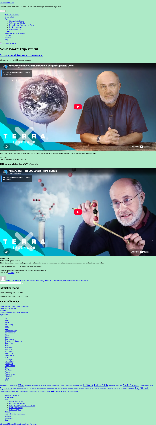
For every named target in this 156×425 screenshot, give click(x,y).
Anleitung (11, 273)
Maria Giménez (131, 385)
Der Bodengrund (15, 29)
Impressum (8, 37)
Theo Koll (131, 388)
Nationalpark (9, 355)
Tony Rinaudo (142, 388)
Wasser (7, 31)
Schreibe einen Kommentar (78, 281)
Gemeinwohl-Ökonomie (13, 341)
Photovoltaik (50, 388)
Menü (3, 11)
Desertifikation (10, 333)
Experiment (64, 281)
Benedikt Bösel (4, 385)
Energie (7, 337)
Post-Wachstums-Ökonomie (65, 388)
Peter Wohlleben (41, 388)
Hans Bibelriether (77, 385)
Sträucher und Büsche (17, 23)
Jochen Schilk (101, 385)
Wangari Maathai (23, 391)
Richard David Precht (100, 388)
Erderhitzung (39, 281)
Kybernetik (4, 314)
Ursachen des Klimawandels (7, 391)
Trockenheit (9, 364)
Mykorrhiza (9, 353)
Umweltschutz (10, 366)
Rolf (7, 281)
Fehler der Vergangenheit (39, 385)
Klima (47, 281)
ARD (7, 320)
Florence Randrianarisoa (53, 385)
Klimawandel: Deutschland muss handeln (15, 306)
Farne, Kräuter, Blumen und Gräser (22, 25)
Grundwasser (68, 385)
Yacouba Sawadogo (72, 391)
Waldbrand (4, 310)
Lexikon (8, 35)
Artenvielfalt (9, 17)
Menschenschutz (144, 385)
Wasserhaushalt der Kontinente (37, 391)
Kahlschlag (9, 343)
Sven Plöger (117, 388)
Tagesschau (124, 388)
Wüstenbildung (58, 391)
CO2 (6, 329)
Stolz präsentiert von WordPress (25, 424)
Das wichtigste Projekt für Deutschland (14, 312)
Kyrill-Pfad (119, 385)
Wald (6, 19)
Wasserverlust (10, 374)
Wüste (7, 378)
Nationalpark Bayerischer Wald (21, 388)
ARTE (7, 322)
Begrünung (9, 325)
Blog (6, 39)
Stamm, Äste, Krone (16, 21)
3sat (6, 318)
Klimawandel (55, 281)
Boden (7, 327)
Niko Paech (33, 388)
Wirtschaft (8, 376)
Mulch (151, 385)
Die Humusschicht (15, 27)
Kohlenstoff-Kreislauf (8, 308)
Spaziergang (9, 360)
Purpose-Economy (79, 388)
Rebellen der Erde (89, 388)
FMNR (62, 385)
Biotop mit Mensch (7, 3)
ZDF (6, 380)
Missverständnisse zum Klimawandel (21, 55)
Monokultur (9, 351)
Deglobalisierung (11, 331)
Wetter (48, 391)
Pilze (6, 357)
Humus (88, 385)
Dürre (7, 335)
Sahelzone (110, 388)
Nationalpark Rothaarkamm (15, 33)
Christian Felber (13, 385)
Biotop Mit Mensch (12, 15)
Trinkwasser (9, 362)
